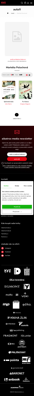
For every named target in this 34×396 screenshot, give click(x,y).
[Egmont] (12, 286)
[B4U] (17, 330)
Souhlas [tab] (6, 185)
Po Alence (25, 102)
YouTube (7, 255)
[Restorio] (26, 379)
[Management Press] (6, 304)
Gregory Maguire (25, 104)
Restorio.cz (4, 237)
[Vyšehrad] (10, 324)
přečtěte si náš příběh (7, 216)
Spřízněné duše (8, 102)
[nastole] (23, 324)
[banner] (5, 3)
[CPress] (17, 312)
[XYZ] (7, 271)
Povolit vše (17, 206)
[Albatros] (26, 286)
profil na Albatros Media (17, 59)
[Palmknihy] (17, 352)
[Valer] (26, 271)
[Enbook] (12, 379)
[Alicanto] (25, 335)
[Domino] (17, 271)
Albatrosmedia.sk (6, 231)
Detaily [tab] (17, 185)
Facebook (8, 252)
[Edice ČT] (11, 343)
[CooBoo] (17, 295)
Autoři (12, 13)
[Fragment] (10, 335)
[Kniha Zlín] (17, 317)
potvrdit (17, 159)
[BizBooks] (17, 279)
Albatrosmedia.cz (6, 228)
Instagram (8, 248)
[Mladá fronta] (26, 360)
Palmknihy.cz (4, 234)
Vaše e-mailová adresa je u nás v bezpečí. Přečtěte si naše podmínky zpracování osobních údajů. (17, 166)
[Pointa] (11, 360)
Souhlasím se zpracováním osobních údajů (18, 163)
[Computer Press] (16, 304)
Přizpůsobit (16, 211)
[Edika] (27, 304)
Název (16, 74)
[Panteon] (22, 343)
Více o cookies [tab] (28, 185)
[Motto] (9, 295)
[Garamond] (17, 368)
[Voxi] (25, 295)
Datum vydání (6, 74)
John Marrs (8, 104)
